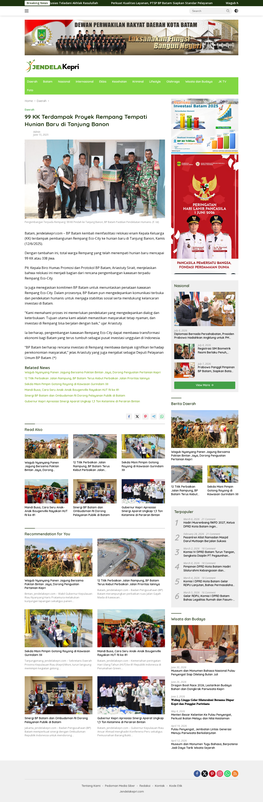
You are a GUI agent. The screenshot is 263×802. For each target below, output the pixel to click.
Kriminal (138, 81)
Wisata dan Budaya (198, 81)
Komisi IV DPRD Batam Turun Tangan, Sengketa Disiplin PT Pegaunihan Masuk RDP (209, 553)
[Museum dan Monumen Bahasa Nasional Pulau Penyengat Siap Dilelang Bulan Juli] (204, 644)
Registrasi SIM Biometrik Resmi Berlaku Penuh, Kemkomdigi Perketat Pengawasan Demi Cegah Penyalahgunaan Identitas (215, 350)
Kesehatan (119, 81)
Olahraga (173, 81)
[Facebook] (197, 774)
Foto (30, 90)
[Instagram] (220, 774)
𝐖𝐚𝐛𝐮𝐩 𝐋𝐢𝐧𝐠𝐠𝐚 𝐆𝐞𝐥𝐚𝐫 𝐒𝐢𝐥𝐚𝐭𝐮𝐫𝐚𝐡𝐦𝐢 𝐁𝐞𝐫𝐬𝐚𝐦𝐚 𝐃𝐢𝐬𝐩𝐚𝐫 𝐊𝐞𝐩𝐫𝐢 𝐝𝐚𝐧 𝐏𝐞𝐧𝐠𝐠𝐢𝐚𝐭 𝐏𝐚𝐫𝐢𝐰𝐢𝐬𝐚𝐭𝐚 (202, 701)
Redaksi (145, 786)
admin (36, 132)
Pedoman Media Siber (120, 786)
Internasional (84, 81)
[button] (228, 10)
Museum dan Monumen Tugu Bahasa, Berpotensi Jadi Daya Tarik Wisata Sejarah (204, 746)
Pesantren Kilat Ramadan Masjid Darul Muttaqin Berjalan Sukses (205, 539)
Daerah (32, 81)
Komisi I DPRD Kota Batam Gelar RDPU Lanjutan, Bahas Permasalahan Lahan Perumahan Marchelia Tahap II (208, 583)
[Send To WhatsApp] (162, 416)
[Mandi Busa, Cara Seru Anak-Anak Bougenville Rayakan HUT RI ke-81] (46, 491)
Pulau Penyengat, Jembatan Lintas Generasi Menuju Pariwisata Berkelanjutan (201, 731)
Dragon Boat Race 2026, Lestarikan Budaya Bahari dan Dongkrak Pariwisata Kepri (201, 687)
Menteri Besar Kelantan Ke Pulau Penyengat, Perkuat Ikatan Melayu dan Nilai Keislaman (201, 716)
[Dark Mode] (236, 10)
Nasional (64, 81)
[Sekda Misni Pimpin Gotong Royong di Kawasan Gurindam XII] (143, 446)
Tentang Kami (91, 786)
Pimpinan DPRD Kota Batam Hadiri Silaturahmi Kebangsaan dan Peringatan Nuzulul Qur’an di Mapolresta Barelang (207, 568)
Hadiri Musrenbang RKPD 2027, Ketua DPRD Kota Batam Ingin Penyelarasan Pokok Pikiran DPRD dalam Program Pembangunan (209, 524)
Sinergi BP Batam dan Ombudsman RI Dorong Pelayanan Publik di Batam (75, 395)
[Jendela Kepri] (52, 66)
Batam (47, 81)
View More (203, 385)
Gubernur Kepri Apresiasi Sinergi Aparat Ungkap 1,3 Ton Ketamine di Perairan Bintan (82, 401)
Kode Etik (175, 786)
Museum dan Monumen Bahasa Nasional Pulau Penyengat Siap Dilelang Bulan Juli (203, 672)
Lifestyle (155, 81)
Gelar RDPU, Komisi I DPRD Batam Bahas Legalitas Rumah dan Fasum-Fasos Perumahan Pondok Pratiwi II (208, 597)
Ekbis (102, 81)
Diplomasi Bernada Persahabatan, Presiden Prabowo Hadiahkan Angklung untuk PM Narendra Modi (204, 335)
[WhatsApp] (227, 774)
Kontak (160, 786)
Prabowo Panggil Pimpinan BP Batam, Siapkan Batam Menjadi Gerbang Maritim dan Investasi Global (216, 369)
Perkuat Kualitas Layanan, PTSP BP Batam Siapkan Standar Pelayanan (115, 3)
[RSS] (235, 774)
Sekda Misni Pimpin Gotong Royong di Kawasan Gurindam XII (66, 384)
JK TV (222, 81)
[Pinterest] (212, 774)
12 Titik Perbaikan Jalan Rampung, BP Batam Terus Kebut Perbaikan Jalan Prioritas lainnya (87, 378)
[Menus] (27, 10)
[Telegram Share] (154, 416)
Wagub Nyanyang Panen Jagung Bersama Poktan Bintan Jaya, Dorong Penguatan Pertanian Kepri (93, 372)
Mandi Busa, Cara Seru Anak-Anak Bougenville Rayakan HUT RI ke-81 (72, 390)
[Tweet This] (137, 416)
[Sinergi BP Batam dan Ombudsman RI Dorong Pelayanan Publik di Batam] (95, 491)
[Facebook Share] (129, 416)
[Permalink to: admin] (28, 133)
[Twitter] (204, 774)
